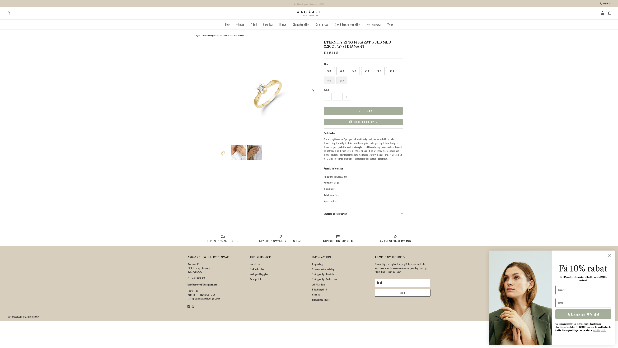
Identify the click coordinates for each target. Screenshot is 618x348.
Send (402, 293)
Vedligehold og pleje (259, 274)
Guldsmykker (322, 24)
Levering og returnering (335, 213)
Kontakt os (255, 264)
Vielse (390, 24)
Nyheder (240, 24)
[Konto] (601, 13)
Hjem (198, 35)
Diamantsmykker (301, 24)
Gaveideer (268, 24)
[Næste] (313, 90)
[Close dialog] (609, 256)
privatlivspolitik (599, 330)
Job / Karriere (318, 284)
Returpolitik (255, 279)
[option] (266, 91)
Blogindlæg (317, 264)
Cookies (316, 294)
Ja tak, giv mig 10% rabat (583, 314)
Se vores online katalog (323, 269)
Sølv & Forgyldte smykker (347, 24)
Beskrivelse (329, 133)
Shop (227, 24)
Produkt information (333, 168)
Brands (282, 24)
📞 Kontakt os (605, 3)
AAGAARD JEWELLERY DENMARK (27, 316)
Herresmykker (374, 24)
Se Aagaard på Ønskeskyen (324, 279)
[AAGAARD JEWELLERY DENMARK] (309, 13)
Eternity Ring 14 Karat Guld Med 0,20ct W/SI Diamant (223, 35)
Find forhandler (257, 269)
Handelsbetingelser (321, 299)
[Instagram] (193, 306)
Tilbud (254, 24)
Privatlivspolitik (319, 289)
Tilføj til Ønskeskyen (365, 122)
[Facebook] (188, 306)
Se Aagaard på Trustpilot (323, 274)
